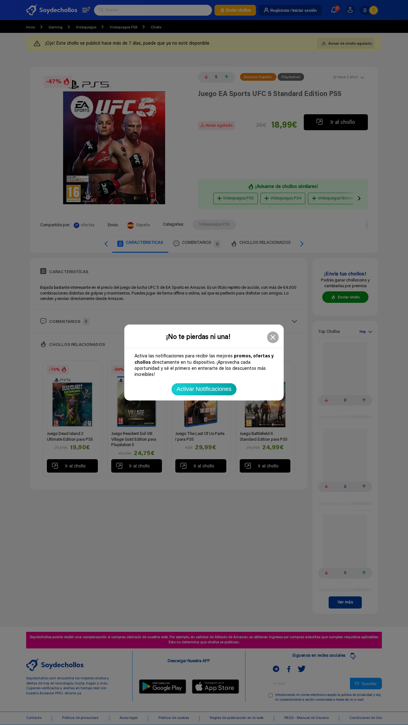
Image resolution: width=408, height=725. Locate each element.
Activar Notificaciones (204, 389)
